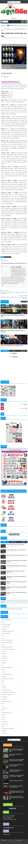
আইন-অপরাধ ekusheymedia (8, 649)
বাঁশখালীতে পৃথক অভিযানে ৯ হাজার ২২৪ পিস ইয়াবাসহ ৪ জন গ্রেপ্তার (13, 25)
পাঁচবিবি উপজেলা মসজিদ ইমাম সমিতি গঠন (16, 780)
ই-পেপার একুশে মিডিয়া (6, 626)
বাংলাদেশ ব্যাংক (4, 733)
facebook (23, 350)
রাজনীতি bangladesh (6, 624)
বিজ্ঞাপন (3, 726)
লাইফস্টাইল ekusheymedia (8, 678)
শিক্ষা (3, 665)
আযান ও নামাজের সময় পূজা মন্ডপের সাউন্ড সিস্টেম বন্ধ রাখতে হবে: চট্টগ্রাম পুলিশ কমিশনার (16, 750)
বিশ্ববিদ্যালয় (4, 676)
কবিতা (3, 681)
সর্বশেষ (5, 541)
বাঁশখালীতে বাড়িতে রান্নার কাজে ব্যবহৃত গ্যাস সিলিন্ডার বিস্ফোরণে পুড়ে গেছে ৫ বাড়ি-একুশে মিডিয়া (16, 792)
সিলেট (3, 683)
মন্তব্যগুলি (23, 541)
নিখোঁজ (3, 719)
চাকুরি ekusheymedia (7, 712)
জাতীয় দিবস (4, 687)
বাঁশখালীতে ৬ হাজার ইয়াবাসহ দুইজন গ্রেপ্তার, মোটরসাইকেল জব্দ (15, 544)
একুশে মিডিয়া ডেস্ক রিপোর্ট (6, 701)
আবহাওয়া (3, 715)
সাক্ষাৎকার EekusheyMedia (7, 728)
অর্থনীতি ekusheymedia (5, 320)
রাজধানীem (4, 662)
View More (25, 301)
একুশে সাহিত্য (4, 708)
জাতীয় (3, 703)
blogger (5, 350)
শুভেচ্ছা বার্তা (4, 699)
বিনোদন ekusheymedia (7, 640)
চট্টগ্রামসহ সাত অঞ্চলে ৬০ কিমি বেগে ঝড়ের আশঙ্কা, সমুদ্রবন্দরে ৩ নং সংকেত (16, 555)
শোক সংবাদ (4, 672)
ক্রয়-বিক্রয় (4, 730)
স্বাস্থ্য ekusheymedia (7, 694)
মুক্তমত (3, 644)
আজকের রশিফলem (7, 29)
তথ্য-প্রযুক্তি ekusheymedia (8, 692)
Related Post (5, 301)
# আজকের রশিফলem (7, 257)
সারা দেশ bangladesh (6, 619)
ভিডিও (3, 710)
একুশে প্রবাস (4, 685)
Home (2, 29)
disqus (13, 350)
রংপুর (3, 638)
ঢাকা (2, 635)
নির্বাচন (3, 669)
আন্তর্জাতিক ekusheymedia (8, 631)
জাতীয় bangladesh (6, 633)
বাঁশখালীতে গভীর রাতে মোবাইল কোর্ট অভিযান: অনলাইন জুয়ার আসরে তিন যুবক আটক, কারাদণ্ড (13, 331)
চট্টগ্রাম (26, 25)
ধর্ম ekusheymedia (6, 690)
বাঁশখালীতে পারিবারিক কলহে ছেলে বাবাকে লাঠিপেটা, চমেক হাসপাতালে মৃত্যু (16, 565)
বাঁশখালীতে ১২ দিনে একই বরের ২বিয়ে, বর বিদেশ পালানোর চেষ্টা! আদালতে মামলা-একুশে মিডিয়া (16, 797)
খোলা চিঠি (3, 717)
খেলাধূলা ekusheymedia (7, 642)
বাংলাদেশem (4, 629)
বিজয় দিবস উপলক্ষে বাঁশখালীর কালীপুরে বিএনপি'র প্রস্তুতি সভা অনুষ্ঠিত (12, 345)
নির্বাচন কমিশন (4, 660)
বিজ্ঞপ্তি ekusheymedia (7, 647)
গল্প (2, 706)
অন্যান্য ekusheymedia (5, 305)
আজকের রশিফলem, (16, 39)
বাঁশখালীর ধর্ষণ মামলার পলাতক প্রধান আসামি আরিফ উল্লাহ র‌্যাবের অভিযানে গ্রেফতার (13, 316)
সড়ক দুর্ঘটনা (4, 653)
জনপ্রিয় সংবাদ (13, 541)
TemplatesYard (13, 840)
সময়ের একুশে (4, 656)
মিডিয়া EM (4, 651)
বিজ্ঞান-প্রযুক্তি (4, 721)
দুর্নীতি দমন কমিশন (5, 724)
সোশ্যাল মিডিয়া (4, 696)
